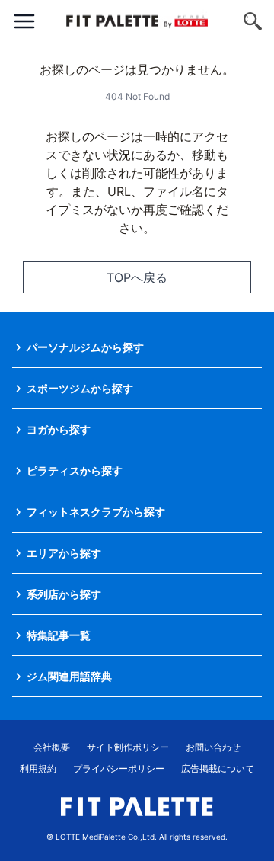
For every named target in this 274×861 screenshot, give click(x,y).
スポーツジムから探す (80, 388)
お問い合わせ (213, 747)
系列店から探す (64, 593)
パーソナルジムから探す (85, 347)
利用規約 (38, 768)
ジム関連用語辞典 (69, 676)
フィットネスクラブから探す (96, 511)
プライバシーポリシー (118, 768)
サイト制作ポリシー (128, 747)
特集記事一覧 (59, 635)
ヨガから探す (59, 429)
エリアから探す (64, 552)
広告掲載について (217, 768)
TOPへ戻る (137, 277)
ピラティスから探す (75, 470)
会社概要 (51, 747)
